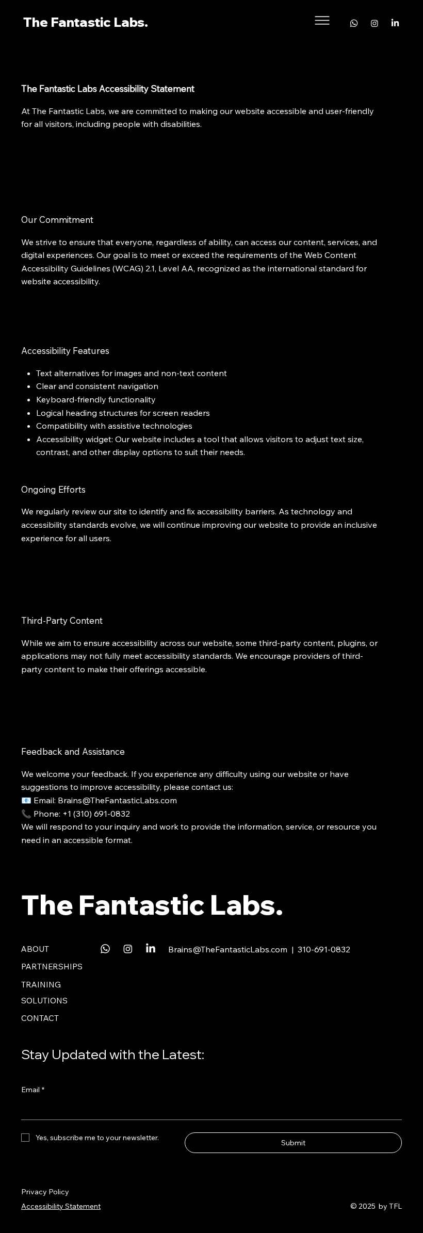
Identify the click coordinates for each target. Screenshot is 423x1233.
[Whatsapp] (354, 23)
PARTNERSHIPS (52, 966)
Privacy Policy (45, 1191)
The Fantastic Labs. (85, 21)
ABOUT (35, 949)
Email (32, 1089)
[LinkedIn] (395, 23)
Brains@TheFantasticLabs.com (117, 800)
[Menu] (322, 20)
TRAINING (41, 984)
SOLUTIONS (44, 1000)
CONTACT (40, 1018)
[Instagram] (374, 23)
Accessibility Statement (61, 1206)
